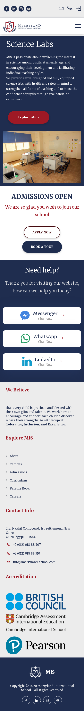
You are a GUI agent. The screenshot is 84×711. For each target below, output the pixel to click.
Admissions (18, 472)
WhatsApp (45, 336)
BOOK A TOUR (42, 247)
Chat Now (45, 319)
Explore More (29, 117)
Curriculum (18, 480)
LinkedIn (45, 359)
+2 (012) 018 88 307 (27, 545)
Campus (16, 464)
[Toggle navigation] (78, 26)
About (14, 456)
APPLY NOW (42, 232)
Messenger (45, 313)
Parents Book (19, 488)
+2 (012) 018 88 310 (26, 553)
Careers (15, 496)
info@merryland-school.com (34, 562)
